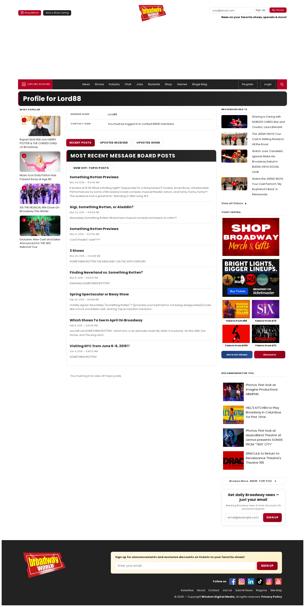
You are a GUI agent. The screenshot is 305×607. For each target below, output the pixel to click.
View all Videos (232, 203)
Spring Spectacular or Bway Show (99, 294)
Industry (114, 84)
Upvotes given (148, 143)
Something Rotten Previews (94, 177)
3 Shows (77, 250)
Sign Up (267, 566)
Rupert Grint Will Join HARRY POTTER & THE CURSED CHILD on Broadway (38, 133)
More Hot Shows (237, 354)
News (86, 84)
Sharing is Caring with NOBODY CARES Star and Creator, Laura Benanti (268, 122)
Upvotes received (114, 143)
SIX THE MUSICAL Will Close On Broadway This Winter (39, 199)
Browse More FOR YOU (250, 481)
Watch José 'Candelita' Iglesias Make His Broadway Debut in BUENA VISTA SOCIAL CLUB (267, 161)
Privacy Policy (271, 597)
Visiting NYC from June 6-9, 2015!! (100, 346)
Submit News (244, 590)
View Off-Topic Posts (91, 168)
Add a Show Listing (57, 12)
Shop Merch (31, 12)
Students (154, 84)
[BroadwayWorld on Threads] (269, 581)
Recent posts (81, 143)
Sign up (272, 517)
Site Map (276, 590)
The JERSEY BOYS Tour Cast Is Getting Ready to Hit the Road (268, 139)
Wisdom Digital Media (217, 597)
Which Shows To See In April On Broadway (106, 320)
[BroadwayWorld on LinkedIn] (251, 581)
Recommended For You (237, 373)
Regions (261, 590)
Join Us (227, 590)
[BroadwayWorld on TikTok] (260, 581)
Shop (168, 84)
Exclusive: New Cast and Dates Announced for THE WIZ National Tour (40, 233)
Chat (128, 84)
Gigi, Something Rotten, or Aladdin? (101, 207)
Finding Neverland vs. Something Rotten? (106, 272)
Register (248, 84)
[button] (282, 84)
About (201, 590)
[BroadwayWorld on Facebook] (232, 581)
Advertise (187, 590)
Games (182, 84)
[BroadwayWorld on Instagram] (241, 581)
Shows (99, 84)
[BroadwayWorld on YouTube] (278, 581)
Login (268, 84)
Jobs (139, 84)
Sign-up (260, 10)
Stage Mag (199, 84)
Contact (213, 590)
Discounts (269, 354)
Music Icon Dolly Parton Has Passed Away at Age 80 (38, 167)
